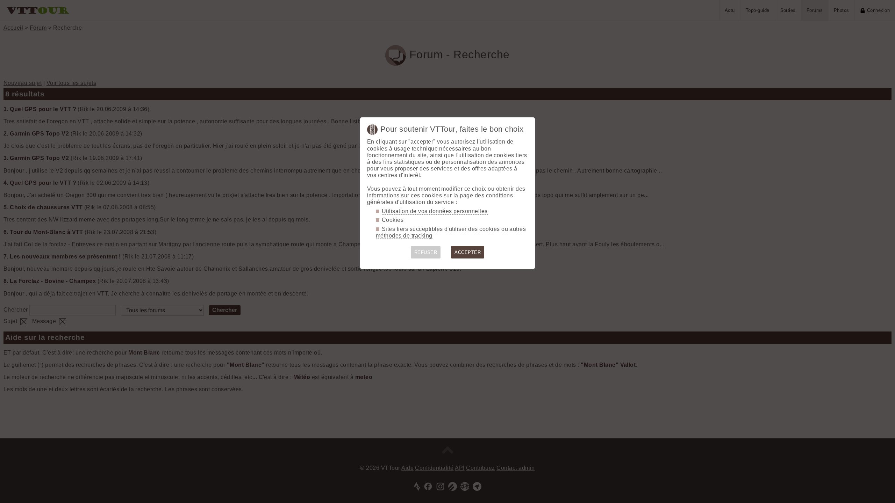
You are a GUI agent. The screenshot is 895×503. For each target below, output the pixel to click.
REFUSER (425, 252)
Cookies (392, 220)
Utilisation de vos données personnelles (435, 211)
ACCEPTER (467, 252)
